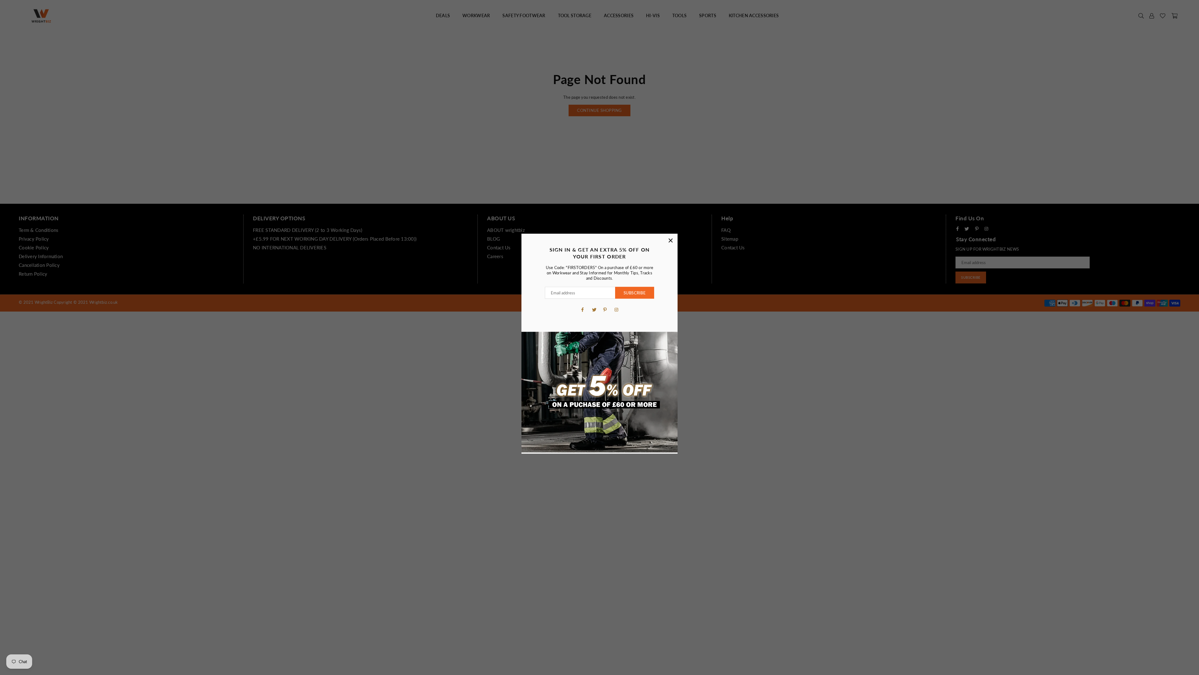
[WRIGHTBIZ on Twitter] (594, 309)
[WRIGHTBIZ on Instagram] (616, 309)
